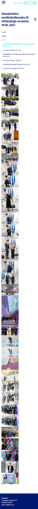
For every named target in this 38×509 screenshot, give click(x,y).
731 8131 (9, 502)
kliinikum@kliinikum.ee (7, 505)
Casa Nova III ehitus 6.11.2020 (12, 50)
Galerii (3, 40)
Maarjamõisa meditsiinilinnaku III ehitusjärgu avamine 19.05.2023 (19, 45)
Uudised (3, 36)
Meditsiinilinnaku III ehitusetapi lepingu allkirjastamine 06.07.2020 (19, 55)
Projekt (3, 32)
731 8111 (20, 3)
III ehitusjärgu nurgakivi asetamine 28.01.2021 (16, 64)
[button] (15, 3)
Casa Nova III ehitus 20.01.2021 (12, 60)
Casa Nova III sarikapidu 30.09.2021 (13, 68)
